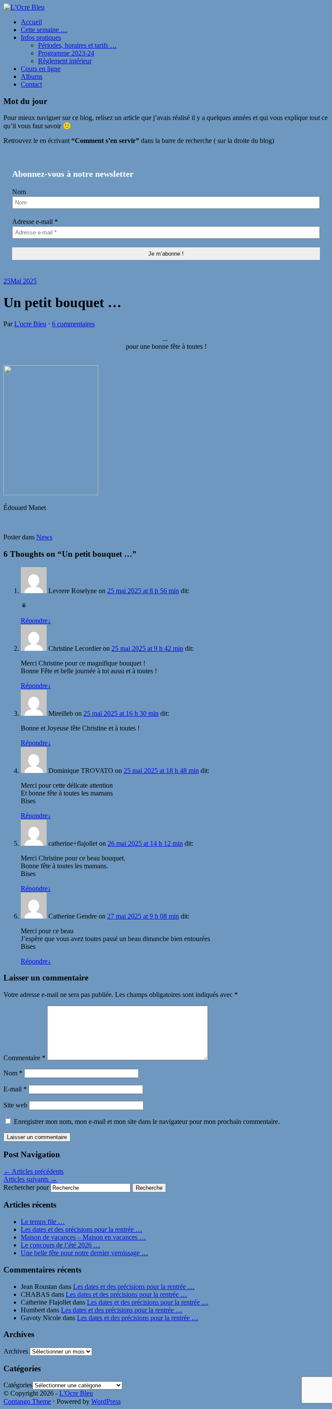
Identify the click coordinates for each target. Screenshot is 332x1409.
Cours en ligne (41, 68)
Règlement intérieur (65, 61)
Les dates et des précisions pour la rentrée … (81, 1229)
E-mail (15, 1089)
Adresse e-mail (35, 221)
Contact (31, 84)
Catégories (17, 1385)
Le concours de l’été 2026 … (60, 1245)
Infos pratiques (41, 37)
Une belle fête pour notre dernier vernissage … (84, 1252)
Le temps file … (43, 1221)
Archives (15, 1351)
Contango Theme (27, 1401)
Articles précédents (33, 1171)
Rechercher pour (26, 1187)
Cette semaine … (44, 29)
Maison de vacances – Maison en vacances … (83, 1237)
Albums (31, 76)
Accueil (31, 22)
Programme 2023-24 (66, 53)
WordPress (106, 1401)
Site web (15, 1105)
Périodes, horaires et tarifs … (77, 45)
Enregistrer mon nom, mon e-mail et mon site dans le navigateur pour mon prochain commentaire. (147, 1121)
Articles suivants (30, 1179)
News (44, 537)
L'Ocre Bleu (76, 1393)
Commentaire (24, 1058)
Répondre (36, 620)
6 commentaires (73, 324)
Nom (19, 191)
